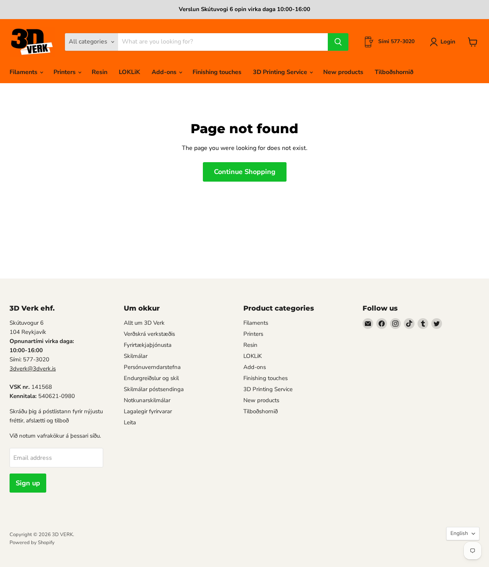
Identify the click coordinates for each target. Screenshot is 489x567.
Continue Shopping (244, 171)
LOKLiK (129, 72)
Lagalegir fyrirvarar (148, 411)
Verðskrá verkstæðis (149, 334)
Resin (99, 72)
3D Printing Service (281, 72)
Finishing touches (217, 72)
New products (343, 72)
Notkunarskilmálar (147, 400)
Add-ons (165, 72)
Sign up (28, 483)
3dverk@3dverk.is (33, 368)
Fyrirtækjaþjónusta (148, 345)
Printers (65, 72)
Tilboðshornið (394, 72)
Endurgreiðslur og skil (151, 378)
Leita (130, 422)
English (459, 533)
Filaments (24, 72)
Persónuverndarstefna (152, 367)
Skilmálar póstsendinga (154, 389)
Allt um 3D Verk (144, 323)
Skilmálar (135, 356)
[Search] (338, 42)
